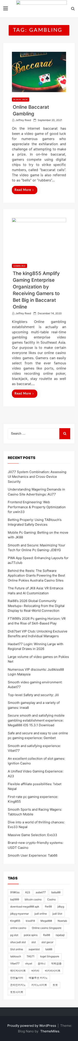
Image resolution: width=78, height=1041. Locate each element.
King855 (15, 920)
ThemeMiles (49, 1031)
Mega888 (46, 920)
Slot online (16, 949)
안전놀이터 (16, 977)
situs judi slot (18, 942)
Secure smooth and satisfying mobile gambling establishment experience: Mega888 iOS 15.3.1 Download (36, 720)
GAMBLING (19, 266)
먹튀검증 (56, 963)
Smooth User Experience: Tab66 (32, 855)
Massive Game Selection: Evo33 (32, 835)
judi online (40, 913)
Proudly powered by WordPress (32, 1026)
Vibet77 (15, 963)
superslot (34, 949)
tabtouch (15, 956)
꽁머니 (42, 963)
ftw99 (48, 906)
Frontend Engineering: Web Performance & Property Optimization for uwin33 (37, 507)
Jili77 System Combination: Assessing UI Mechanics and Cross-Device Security (37, 477)
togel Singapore (49, 956)
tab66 (48, 949)
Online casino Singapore (46, 927)
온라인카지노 (18, 984)
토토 (55, 984)
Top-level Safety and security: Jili (33, 695)
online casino (18, 927)
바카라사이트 (52, 970)
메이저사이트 (18, 970)
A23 (27, 892)
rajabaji (60, 935)
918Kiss (15, 892)
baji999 (14, 899)
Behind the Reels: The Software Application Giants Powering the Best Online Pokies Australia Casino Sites (36, 575)
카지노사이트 (39, 984)
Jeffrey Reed (23, 120)
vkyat (28, 963)
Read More (23, 190)
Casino (51, 899)
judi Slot (57, 913)
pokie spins (30, 935)
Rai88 (46, 935)
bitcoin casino (33, 899)
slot (33, 942)
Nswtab (62, 920)
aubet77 (41, 892)
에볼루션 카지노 (38, 977)
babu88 (55, 892)
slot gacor (47, 942)
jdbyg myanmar (19, 913)
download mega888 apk (24, 906)
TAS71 (30, 956)
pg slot (14, 935)
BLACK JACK (20, 99)
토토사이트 (16, 992)
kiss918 (30, 920)
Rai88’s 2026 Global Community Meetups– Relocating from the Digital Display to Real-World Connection (36, 606)
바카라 (35, 970)
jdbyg (60, 906)
